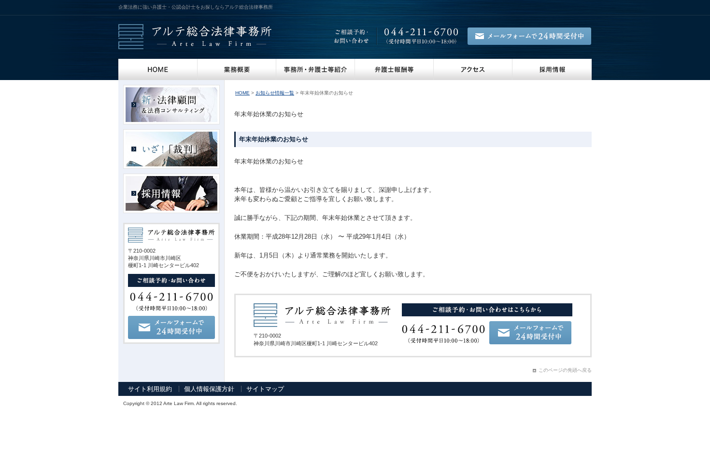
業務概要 (237, 69)
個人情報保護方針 (209, 389)
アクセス (473, 69)
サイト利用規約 (150, 389)
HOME (158, 69)
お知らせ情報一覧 (275, 92)
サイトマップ (265, 389)
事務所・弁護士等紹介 (315, 69)
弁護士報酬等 (394, 69)
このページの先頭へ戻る (565, 370)
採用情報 (552, 69)
